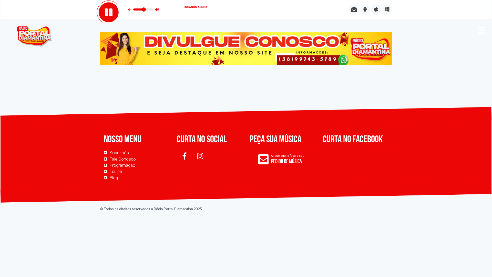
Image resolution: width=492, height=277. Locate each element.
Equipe (115, 171)
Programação (122, 165)
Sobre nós (119, 152)
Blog (113, 177)
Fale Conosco (122, 159)
